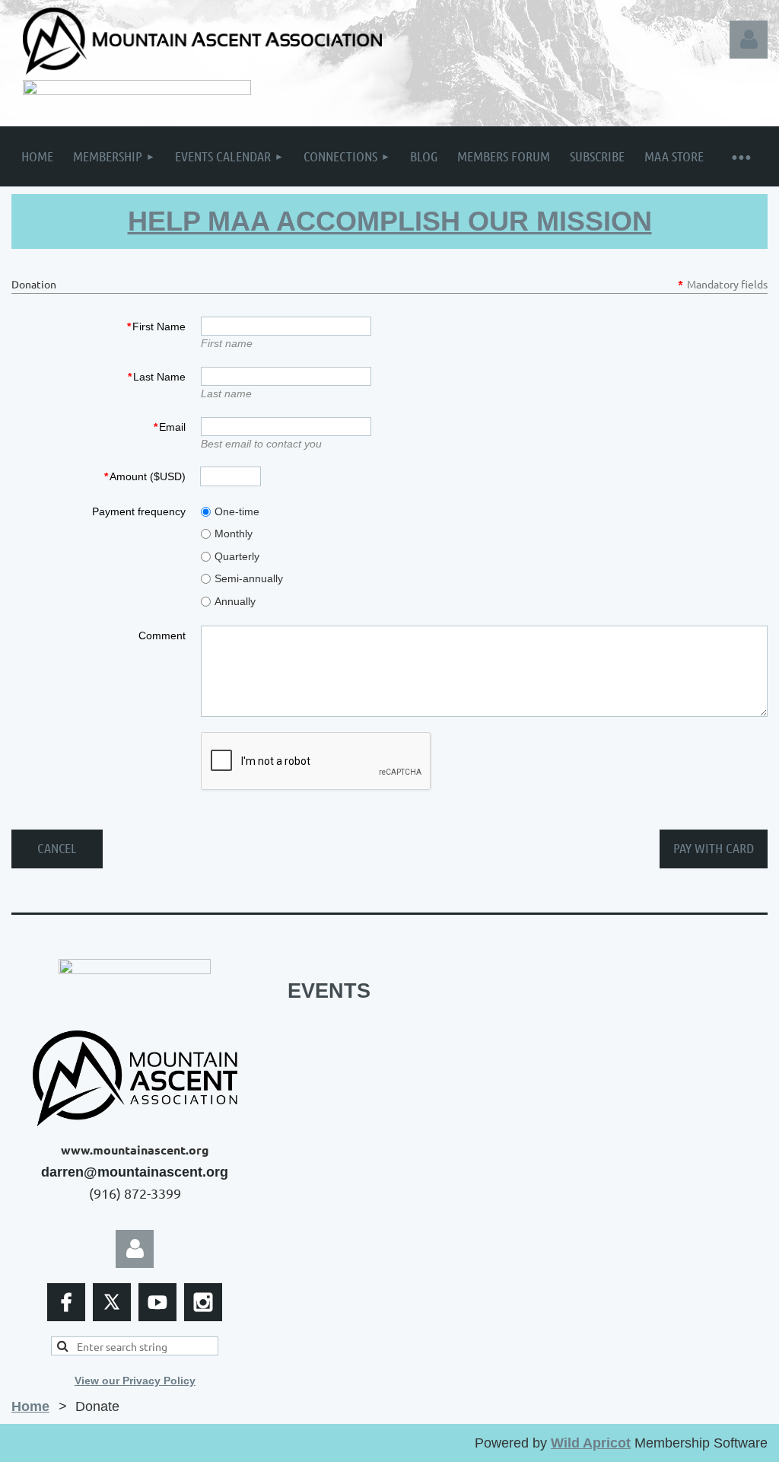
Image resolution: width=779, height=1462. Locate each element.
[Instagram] (203, 1302)
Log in (749, 40)
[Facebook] (66, 1302)
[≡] (741, 156)
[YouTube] (157, 1302)
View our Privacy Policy (135, 1380)
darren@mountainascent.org (134, 1172)
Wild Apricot (591, 1443)
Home (30, 1406)
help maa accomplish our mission (390, 221)
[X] (112, 1302)
